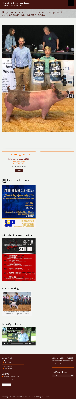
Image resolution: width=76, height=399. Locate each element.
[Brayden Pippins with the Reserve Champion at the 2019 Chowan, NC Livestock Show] (38, 78)
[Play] (5, 343)
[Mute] (30, 343)
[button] (19, 336)
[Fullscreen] (33, 343)
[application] (19, 336)
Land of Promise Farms (17, 3)
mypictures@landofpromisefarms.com (64, 363)
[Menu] (71, 3)
